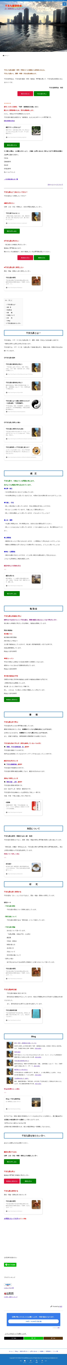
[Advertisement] (33, 1236)
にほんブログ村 (9, 1288)
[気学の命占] (10, 1054)
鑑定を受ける (25, 94)
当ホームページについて (55, 184)
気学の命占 (17, 1052)
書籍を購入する (12, 145)
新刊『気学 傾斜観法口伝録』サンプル (25, 1043)
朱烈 (60, 1306)
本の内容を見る (9, 121)
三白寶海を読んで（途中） (21, 1078)
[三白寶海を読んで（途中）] (10, 1080)
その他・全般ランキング (10, 1297)
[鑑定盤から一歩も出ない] (10, 1071)
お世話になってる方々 (12, 1218)
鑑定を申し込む (12, 231)
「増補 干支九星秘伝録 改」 (15, 747)
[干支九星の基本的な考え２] (10, 1063)
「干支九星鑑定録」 (11, 764)
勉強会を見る (25, 258)
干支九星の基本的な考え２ (21, 1061)
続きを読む (38, 1048)
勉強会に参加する (11, 699)
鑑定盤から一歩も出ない (21, 1069)
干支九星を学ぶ (42, 94)
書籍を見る (41, 258)
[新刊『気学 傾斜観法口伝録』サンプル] (10, 1045)
